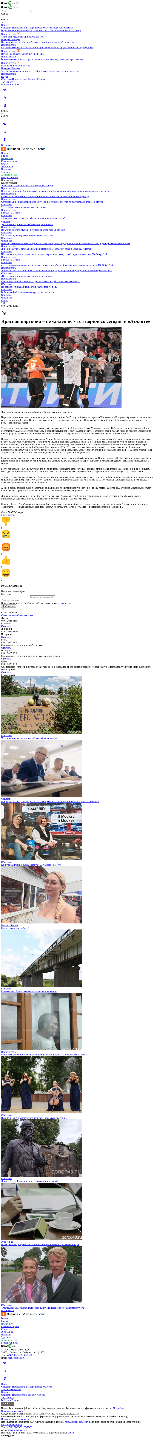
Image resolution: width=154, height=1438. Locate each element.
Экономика (7, 166)
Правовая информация (13, 1411)
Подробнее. (119, 1408)
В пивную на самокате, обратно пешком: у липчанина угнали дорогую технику (42, 59)
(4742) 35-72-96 (14, 1355)
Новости (5, 25)
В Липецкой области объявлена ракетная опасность (27, 292)
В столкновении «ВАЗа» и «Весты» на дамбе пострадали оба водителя (37, 42)
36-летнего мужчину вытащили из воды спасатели (27, 235)
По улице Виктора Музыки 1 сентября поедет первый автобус (33, 230)
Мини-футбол (8, 515)
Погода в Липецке (10, 39)
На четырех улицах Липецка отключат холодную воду (29, 287)
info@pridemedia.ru (17, 1430)
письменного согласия (76, 1422)
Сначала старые (25, 615)
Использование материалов (15, 1419)
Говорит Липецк (36, 79)
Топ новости (7, 82)
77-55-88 (27, 1427)
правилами (65, 603)
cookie (71, 1432)
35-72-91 (27, 1355)
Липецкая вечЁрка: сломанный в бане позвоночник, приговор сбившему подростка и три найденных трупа (56, 270)
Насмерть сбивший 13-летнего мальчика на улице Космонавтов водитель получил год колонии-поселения (56, 191)
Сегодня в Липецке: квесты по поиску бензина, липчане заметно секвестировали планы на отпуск (52, 202)
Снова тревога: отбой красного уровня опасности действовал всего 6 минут (40, 281)
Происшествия (19, 27)
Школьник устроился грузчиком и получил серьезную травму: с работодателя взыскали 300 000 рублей (54, 254)
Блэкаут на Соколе (10, 212)
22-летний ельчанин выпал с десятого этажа (23, 207)
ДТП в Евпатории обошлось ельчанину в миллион (27, 224)
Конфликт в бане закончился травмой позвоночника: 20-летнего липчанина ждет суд (45, 196)
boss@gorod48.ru (16, 1357)
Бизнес (38, 27)
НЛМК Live (7, 158)
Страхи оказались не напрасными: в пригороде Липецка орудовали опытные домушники (47, 47)
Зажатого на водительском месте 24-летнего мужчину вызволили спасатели (40, 71)
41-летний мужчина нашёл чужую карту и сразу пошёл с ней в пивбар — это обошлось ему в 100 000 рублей (57, 265)
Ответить (6, 626)
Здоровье (57, 27)
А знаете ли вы (9, 174)
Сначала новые (9, 615)
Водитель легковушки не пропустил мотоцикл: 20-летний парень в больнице (41, 30)
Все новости (7, 145)
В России (6, 84)
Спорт (31, 27)
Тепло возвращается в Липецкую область (22, 36)
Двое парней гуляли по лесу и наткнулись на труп (27, 185)
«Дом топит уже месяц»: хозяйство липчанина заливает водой (33, 218)
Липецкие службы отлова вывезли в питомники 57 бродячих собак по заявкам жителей (46, 249)
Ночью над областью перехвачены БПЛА (22, 54)
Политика (67, 27)
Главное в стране (10, 161)
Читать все (6, 240)
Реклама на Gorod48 (11, 1424)
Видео (4, 76)
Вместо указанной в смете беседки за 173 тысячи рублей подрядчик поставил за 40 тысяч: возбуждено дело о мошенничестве (65, 243)
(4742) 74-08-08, (15, 1427)
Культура (47, 27)
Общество (6, 27)
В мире (15, 84)
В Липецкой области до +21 (15, 65)
